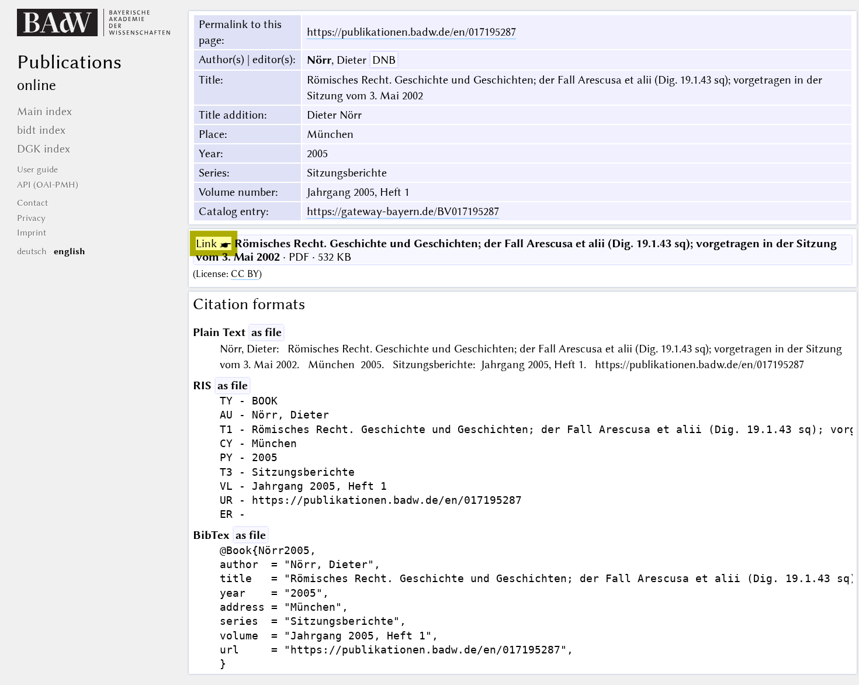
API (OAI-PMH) (47, 184)
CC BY (245, 273)
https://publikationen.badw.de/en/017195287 (411, 32)
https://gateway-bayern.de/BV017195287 (403, 211)
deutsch (32, 251)
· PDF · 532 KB (516, 250)
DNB (384, 60)
